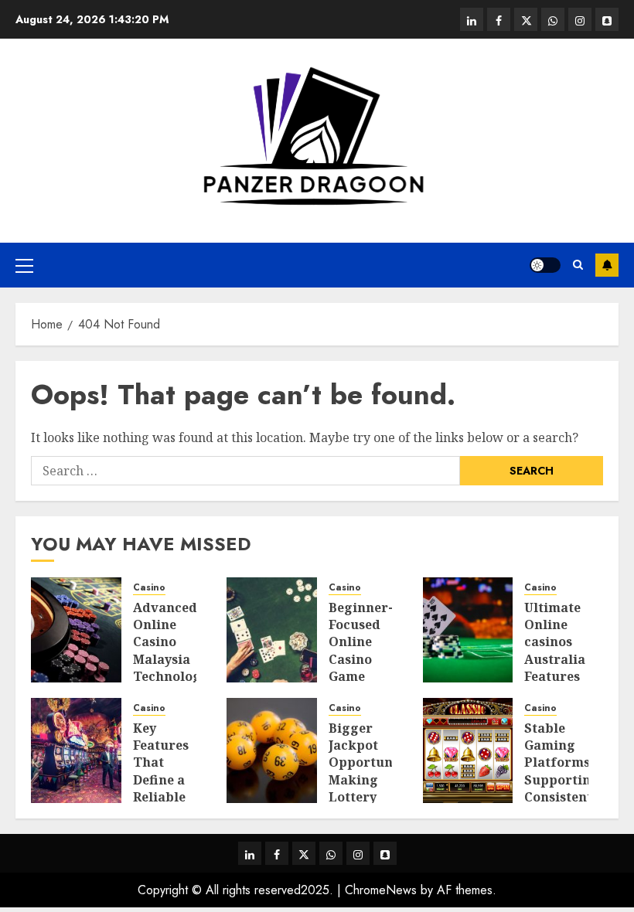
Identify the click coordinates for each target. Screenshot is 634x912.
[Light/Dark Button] (545, 265)
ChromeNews (381, 890)
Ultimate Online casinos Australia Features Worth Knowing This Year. (556, 668)
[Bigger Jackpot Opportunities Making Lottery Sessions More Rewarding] (272, 750)
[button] (24, 265)
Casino (149, 587)
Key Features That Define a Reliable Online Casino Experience (169, 789)
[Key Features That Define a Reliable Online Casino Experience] (76, 750)
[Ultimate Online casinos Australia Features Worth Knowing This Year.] (468, 629)
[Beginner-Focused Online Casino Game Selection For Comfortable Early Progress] (272, 629)
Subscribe (607, 265)
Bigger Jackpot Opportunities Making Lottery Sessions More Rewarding (375, 789)
